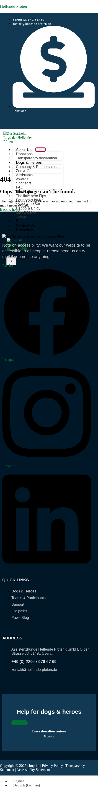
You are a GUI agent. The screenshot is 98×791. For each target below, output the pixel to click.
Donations (24, 230)
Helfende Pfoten (13, 6)
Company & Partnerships (36, 167)
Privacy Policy (52, 766)
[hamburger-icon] (40, 149)
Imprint (34, 766)
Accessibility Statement (33, 770)
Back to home (10, 209)
